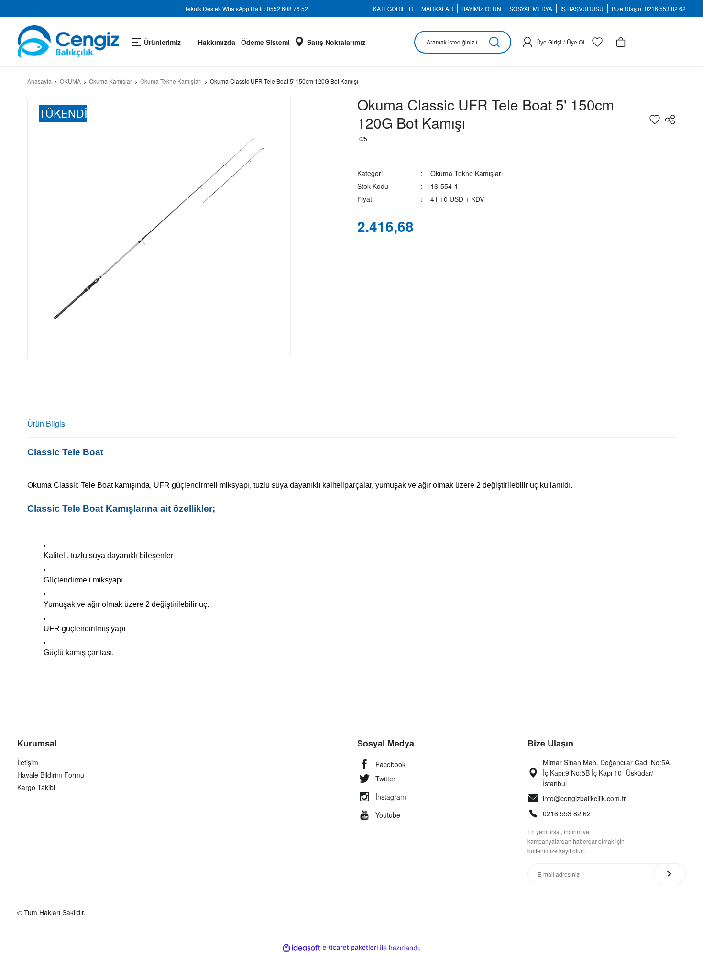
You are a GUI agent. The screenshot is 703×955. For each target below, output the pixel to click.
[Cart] (620, 42)
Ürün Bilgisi (47, 423)
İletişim (27, 762)
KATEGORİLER (393, 8)
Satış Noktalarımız (336, 42)
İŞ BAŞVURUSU (582, 8)
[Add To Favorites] (654, 119)
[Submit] (669, 873)
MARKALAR (437, 8)
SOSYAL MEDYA (530, 8)
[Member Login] (527, 42)
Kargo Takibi (36, 787)
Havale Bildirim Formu (50, 774)
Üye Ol (575, 42)
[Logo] (68, 42)
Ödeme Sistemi (265, 42)
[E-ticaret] (350, 948)
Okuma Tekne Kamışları (466, 173)
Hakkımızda (216, 42)
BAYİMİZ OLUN (481, 8)
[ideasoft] (301, 948)
